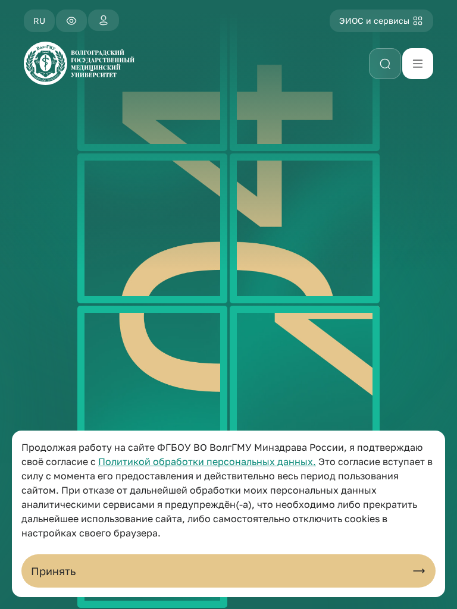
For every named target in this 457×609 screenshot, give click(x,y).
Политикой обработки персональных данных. (207, 461)
